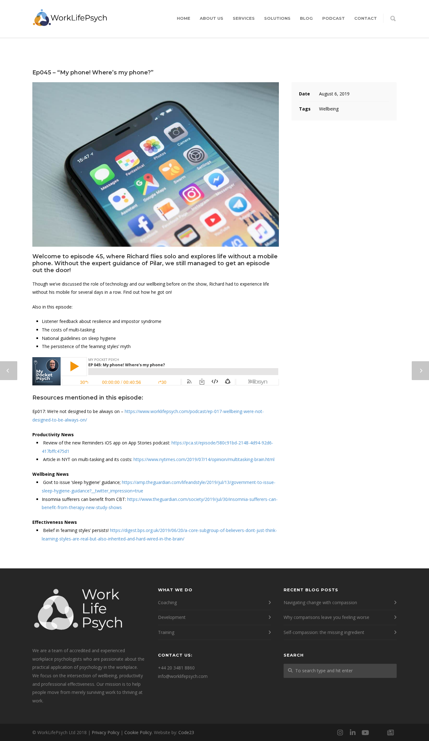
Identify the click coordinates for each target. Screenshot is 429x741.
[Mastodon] (378, 732)
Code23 (186, 732)
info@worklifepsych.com (183, 676)
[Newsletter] (390, 732)
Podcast (333, 18)
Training (166, 632)
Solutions (277, 18)
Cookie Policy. (138, 732)
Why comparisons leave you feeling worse (326, 617)
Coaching (167, 602)
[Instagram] (340, 732)
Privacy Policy (105, 732)
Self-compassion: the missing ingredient (324, 632)
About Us (211, 18)
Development (172, 617)
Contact (365, 18)
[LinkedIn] (352, 732)
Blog (306, 18)
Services (244, 18)
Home (183, 18)
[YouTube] (365, 732)
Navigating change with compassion (320, 602)
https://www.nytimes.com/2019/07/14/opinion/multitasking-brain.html (203, 459)
